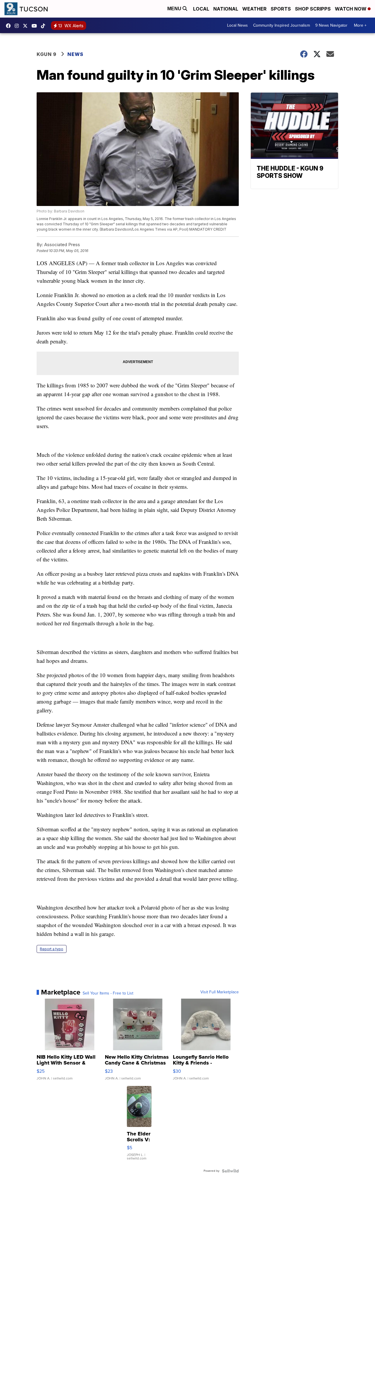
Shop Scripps (313, 9)
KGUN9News (9, 25)
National (225, 9)
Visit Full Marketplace (219, 992)
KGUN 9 (47, 54)
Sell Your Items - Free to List (108, 993)
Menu (175, 8)
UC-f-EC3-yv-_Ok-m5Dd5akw (36, 25)
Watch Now (351, 9)
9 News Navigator (331, 25)
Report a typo (51, 949)
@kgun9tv (44, 25)
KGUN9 (26, 25)
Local (201, 9)
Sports (281, 9)
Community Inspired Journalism (281, 25)
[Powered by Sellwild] (230, 1171)
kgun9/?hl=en (18, 25)
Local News (237, 25)
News (75, 54)
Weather (254, 9)
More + (360, 25)
